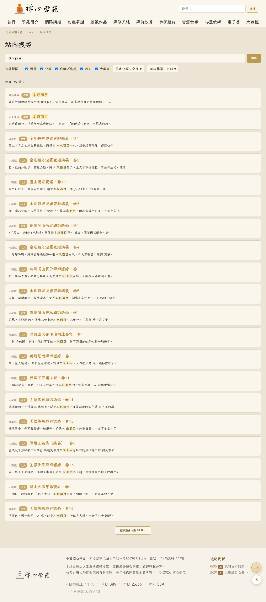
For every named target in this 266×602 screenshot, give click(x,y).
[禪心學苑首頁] (36, 8)
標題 (33, 68)
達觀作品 (98, 22)
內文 (88, 68)
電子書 (234, 22)
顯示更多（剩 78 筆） (133, 530)
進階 (252, 9)
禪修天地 (121, 22)
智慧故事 (190, 22)
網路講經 (53, 22)
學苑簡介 (30, 22)
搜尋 (254, 58)
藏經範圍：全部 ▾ (163, 68)
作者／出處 (68, 68)
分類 (48, 68)
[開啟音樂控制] (256, 567)
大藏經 (252, 22)
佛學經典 (167, 22)
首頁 (11, 22)
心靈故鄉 (213, 22)
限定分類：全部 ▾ (128, 68)
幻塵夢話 (76, 22)
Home (29, 32)
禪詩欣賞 (144, 22)
